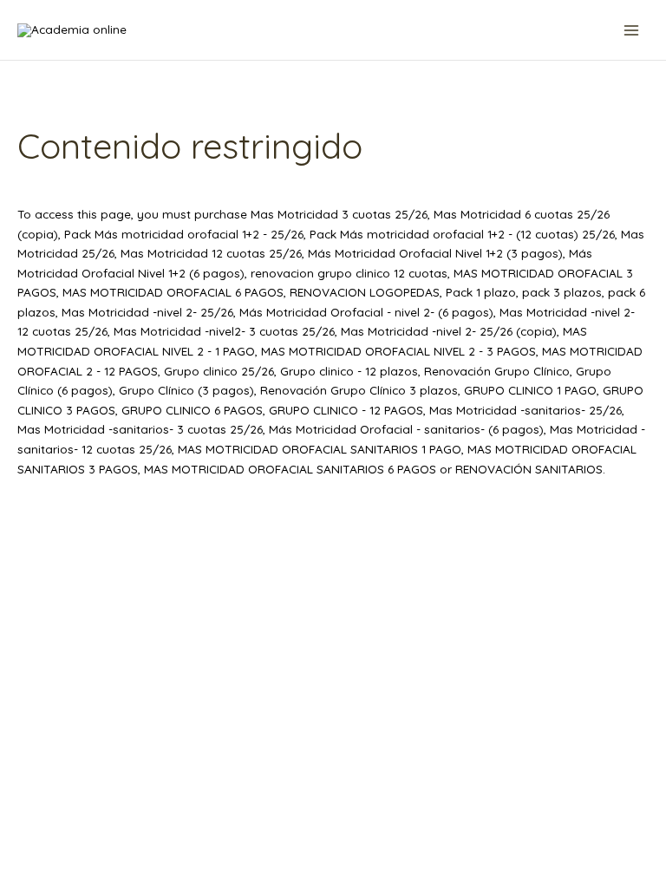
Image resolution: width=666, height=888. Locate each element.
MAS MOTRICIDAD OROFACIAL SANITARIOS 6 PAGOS (290, 468)
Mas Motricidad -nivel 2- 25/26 (147, 311)
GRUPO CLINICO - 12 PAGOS (346, 409)
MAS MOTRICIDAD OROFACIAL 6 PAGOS (173, 291)
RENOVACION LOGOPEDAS (365, 291)
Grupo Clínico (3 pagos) (186, 389)
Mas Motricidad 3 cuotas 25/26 (339, 213)
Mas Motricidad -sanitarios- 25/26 (525, 409)
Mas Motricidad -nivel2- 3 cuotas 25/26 (224, 330)
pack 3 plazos (562, 291)
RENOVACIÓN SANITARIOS (529, 468)
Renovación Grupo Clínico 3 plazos (359, 389)
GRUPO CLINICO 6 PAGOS (192, 409)
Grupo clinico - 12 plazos (349, 370)
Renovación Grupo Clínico (497, 370)
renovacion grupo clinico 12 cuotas (349, 272)
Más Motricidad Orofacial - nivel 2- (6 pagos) (366, 311)
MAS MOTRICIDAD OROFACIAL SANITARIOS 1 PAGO (319, 448)
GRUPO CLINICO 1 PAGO (530, 389)
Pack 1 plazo (481, 291)
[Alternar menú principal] (632, 30)
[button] (548, 30)
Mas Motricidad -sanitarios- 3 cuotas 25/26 (140, 428)
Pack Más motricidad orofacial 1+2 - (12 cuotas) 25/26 (462, 233)
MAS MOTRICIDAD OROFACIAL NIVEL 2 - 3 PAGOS (398, 350)
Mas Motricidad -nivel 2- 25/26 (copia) (449, 330)
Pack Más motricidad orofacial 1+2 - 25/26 (184, 233)
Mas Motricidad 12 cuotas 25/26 (211, 252)
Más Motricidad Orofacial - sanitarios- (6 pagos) (406, 428)
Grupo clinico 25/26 (219, 370)
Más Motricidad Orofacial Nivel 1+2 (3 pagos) (435, 252)
